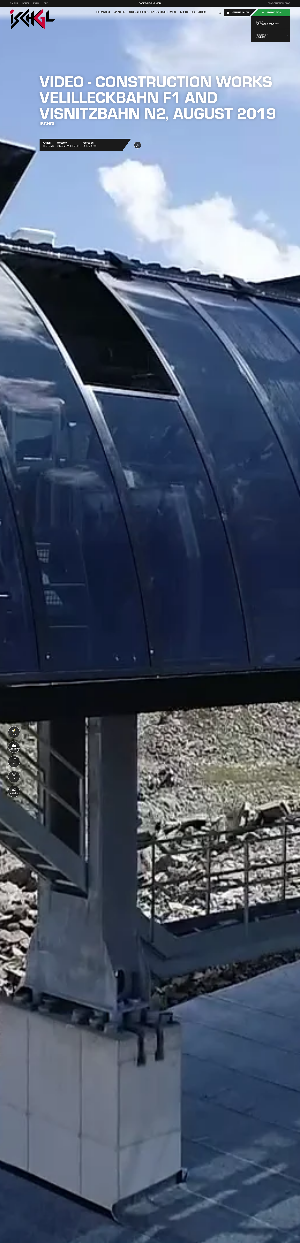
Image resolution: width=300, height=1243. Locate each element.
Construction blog (279, 3)
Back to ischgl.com (150, 3)
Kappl (36, 3)
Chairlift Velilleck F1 (68, 146)
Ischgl (25, 3)
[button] (219, 12)
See (46, 3)
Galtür (14, 3)
